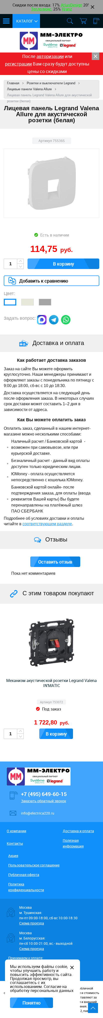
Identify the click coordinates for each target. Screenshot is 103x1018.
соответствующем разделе (47, 524)
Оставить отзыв (55, 562)
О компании (16, 830)
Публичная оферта (23, 874)
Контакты (15, 843)
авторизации (50, 56)
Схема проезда (31, 923)
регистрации (18, 64)
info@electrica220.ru (37, 813)
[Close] (95, 56)
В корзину (63, 264)
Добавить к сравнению (43, 281)
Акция (13, 855)
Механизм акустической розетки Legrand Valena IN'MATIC (51, 683)
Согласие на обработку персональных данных (42, 988)
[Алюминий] (45, 302)
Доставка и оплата (78, 830)
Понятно (31, 1003)
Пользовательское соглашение (34, 865)
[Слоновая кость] (27, 302)
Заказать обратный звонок (43, 800)
